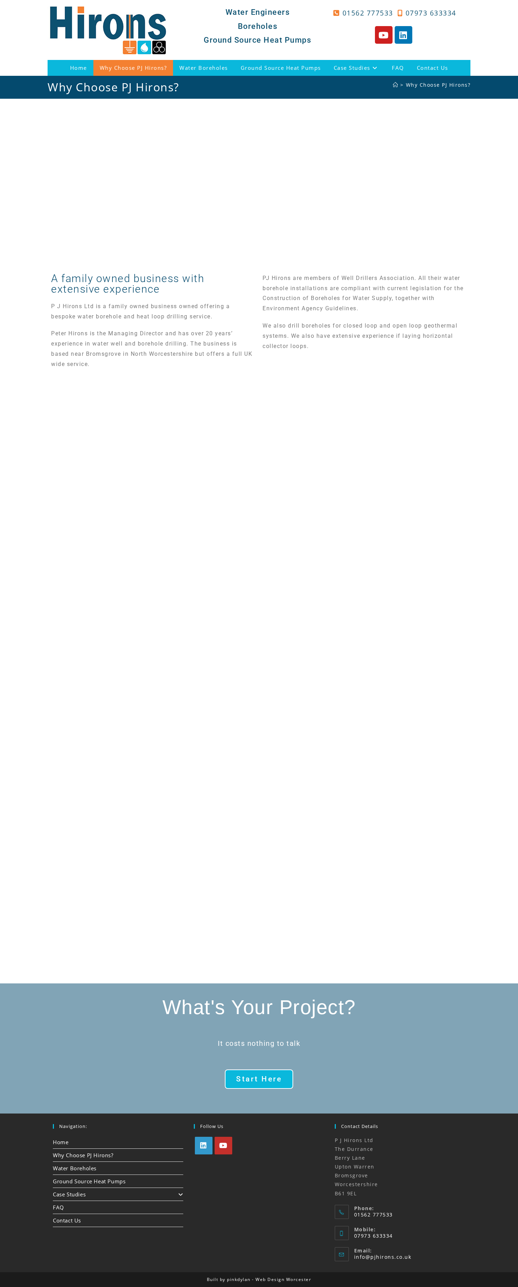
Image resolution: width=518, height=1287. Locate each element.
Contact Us (67, 1220)
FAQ (58, 1207)
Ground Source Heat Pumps (89, 1181)
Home (60, 1142)
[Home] (396, 84)
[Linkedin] (403, 35)
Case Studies (69, 1194)
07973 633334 (431, 13)
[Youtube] (384, 35)
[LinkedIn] (203, 1145)
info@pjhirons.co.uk (383, 1257)
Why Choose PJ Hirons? (438, 84)
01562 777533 (368, 13)
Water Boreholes (75, 1168)
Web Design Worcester (283, 1279)
